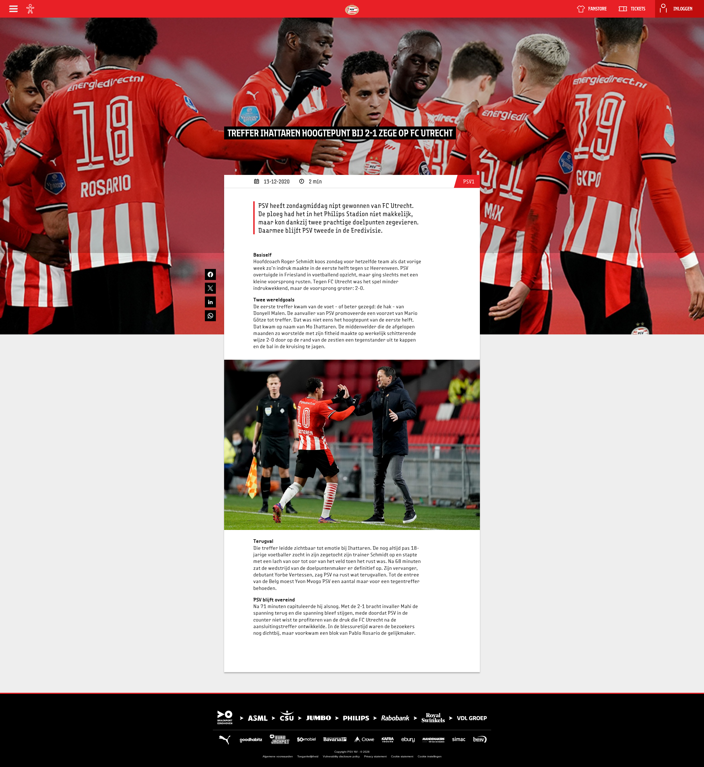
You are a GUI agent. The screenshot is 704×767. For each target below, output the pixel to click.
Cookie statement (402, 756)
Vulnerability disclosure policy (341, 756)
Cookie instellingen (430, 756)
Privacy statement (375, 756)
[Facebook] (210, 274)
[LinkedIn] (210, 301)
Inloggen (682, 9)
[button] (13, 9)
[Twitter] (210, 288)
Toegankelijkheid (307, 756)
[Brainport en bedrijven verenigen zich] (352, 717)
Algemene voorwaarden (278, 756)
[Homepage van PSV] (352, 9)
